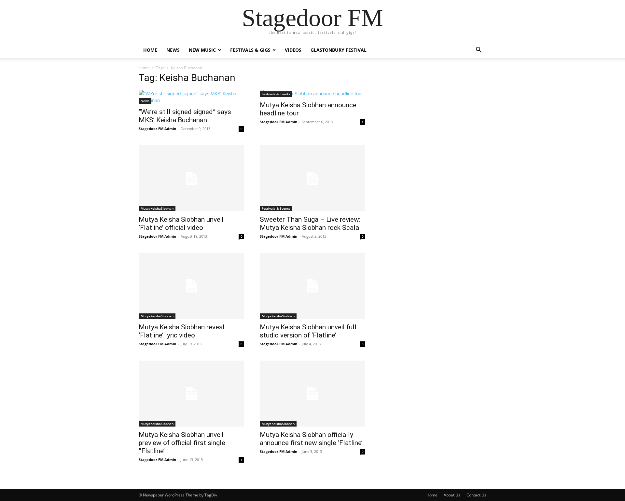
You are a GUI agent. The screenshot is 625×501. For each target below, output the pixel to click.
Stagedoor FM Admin (157, 128)
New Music (202, 50)
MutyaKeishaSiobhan (157, 208)
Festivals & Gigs (250, 50)
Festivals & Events (276, 94)
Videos (293, 50)
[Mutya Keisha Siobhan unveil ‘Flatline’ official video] (191, 178)
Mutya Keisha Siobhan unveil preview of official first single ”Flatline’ (182, 443)
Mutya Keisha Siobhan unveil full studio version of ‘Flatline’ (308, 331)
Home (150, 50)
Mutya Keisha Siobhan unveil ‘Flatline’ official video (181, 223)
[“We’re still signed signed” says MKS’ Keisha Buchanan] (191, 97)
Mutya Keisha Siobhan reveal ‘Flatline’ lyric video (182, 331)
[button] (478, 50)
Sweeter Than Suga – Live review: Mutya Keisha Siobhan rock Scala (310, 223)
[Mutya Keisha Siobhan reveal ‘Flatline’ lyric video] (191, 286)
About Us (452, 495)
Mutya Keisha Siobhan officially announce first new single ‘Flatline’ (311, 439)
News (173, 50)
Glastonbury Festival (339, 50)
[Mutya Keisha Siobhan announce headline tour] (312, 93)
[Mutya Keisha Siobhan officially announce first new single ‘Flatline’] (312, 394)
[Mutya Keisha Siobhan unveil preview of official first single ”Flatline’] (191, 394)
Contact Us (476, 495)
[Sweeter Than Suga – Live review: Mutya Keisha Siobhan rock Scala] (312, 178)
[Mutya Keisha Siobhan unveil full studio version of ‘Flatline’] (312, 286)
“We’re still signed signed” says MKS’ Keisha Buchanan (185, 116)
